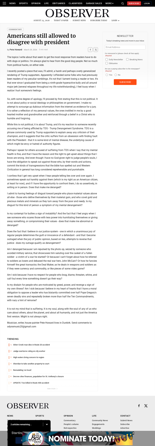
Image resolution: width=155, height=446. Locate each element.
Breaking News (136, 59)
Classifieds (75, 3)
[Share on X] (95, 50)
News (12, 3)
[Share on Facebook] (90, 50)
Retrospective (70, 428)
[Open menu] (4, 3)
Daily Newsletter (116, 59)
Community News (100, 420)
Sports (23, 3)
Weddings (96, 428)
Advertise (124, 428)
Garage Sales (94, 3)
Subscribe (134, 3)
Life (46, 3)
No (119, 75)
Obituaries (58, 3)
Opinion (36, 3)
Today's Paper (61, 20)
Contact (125, 416)
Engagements (98, 424)
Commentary (15, 29)
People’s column (71, 424)
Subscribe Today (98, 20)
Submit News (79, 20)
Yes (110, 75)
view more (51, 389)
